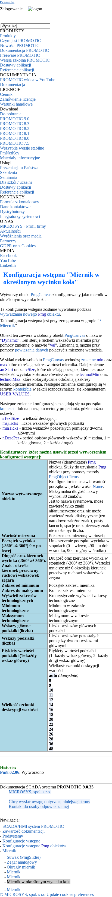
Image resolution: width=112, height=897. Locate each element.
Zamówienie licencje (18, 99)
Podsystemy (12, 836)
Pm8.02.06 (9, 772)
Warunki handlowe (16, 104)
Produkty (8, 35)
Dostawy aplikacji (15, 65)
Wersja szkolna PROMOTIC (25, 60)
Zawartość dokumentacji (23, 831)
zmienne (88, 359)
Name (98, 486)
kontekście (22, 389)
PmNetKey (9, 153)
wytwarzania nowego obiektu (30, 314)
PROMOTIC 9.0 (14, 118)
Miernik (9, 850)
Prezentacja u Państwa (19, 167)
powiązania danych (31, 350)
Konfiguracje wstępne (21, 841)
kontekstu (8, 408)
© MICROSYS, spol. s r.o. (23, 894)
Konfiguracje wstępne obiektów (34, 846)
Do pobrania (10, 114)
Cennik (6, 94)
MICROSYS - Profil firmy (23, 226)
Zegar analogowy (22, 862)
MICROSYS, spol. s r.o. (30, 792)
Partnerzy (8, 241)
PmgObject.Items (64, 476)
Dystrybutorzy (12, 211)
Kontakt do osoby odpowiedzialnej (39, 806)
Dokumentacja (12, 84)
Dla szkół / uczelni (16, 182)
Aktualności (10, 231)
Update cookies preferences (70, 894)
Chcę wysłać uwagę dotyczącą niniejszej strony (49, 801)
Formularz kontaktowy (19, 201)
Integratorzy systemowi (20, 216)
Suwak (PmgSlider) (24, 857)
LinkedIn (8, 265)
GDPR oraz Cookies (18, 245)
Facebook (8, 255)
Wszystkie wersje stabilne (22, 148)
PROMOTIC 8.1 (14, 133)
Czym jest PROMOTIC (20, 40)
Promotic (7, 2)
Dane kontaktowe (15, 206)
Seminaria (8, 177)
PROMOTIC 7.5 (14, 143)
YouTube (8, 260)
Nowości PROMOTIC (19, 45)
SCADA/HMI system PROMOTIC (33, 826)
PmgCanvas (41, 294)
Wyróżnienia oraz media (21, 236)
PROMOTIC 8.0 (14, 138)
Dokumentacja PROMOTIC (24, 50)
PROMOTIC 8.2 (14, 128)
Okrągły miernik (21, 867)
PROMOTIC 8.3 (14, 123)
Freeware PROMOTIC (20, 55)
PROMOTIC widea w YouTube (27, 79)
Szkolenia (8, 172)
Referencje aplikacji (17, 70)
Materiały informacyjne (20, 158)
